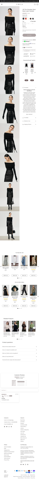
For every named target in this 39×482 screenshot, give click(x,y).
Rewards (22, 423)
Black (23, 19)
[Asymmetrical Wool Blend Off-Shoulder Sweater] (15, 326)
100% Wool (25, 27)
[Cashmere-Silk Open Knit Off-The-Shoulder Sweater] (31, 326)
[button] (25, 13)
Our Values (23, 421)
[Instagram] (9, 426)
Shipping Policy (7, 450)
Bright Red (26, 19)
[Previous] (5, 328)
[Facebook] (4, 426)
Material (24, 26)
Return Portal (33, 476)
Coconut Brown (30, 19)
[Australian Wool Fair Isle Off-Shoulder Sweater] (23, 326)
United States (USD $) (5, 471)
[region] (19, 329)
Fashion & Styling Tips (25, 429)
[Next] (34, 328)
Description (26, 87)
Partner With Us (23, 426)
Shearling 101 (23, 434)
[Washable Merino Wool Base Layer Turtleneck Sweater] (7, 326)
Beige (28, 19)
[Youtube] (6, 426)
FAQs (5, 448)
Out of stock (29, 35)
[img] (4, 394)
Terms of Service (7, 458)
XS (24, 23)
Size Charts (23, 431)
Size (29, 21)
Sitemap (22, 441)
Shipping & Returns (27, 124)
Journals (22, 428)
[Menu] (2, 4)
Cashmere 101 (23, 436)
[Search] (35, 4)
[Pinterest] (11, 426)
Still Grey (33, 19)
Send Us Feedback (7, 446)
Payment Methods (7, 456)
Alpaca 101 (23, 439)
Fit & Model (26, 117)
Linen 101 (22, 433)
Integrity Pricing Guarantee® (9, 451)
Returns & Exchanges (8, 453)
